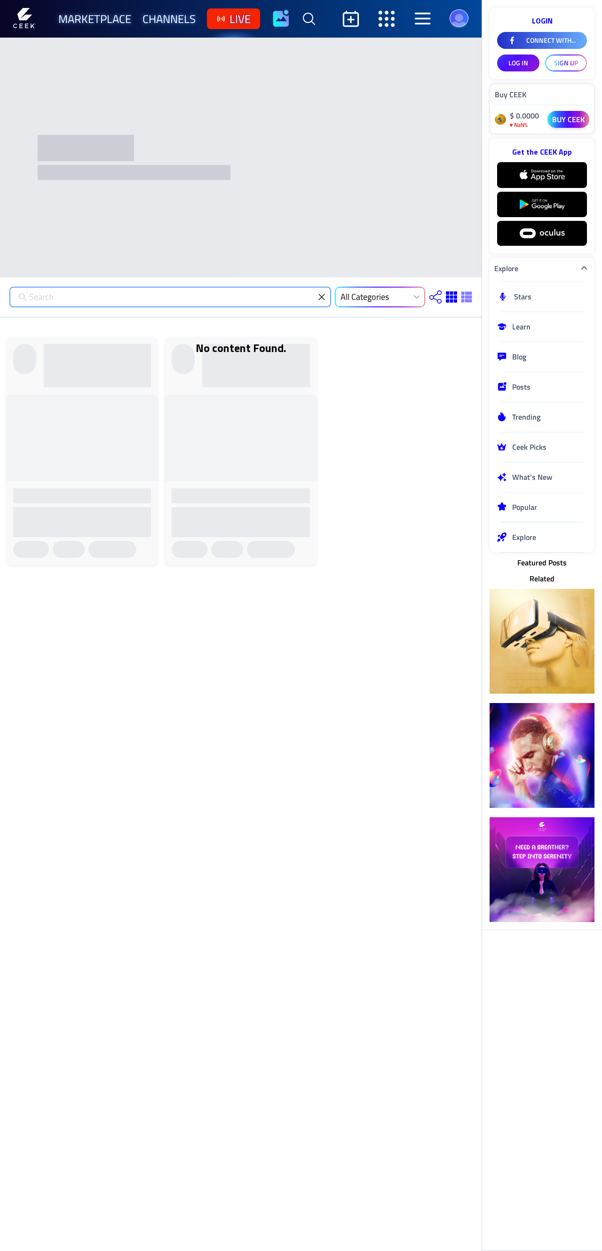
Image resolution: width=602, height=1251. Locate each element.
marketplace (94, 18)
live (240, 18)
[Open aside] (422, 18)
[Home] (24, 19)
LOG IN (518, 63)
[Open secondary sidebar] (386, 18)
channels (169, 18)
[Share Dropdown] (435, 297)
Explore (506, 268)
